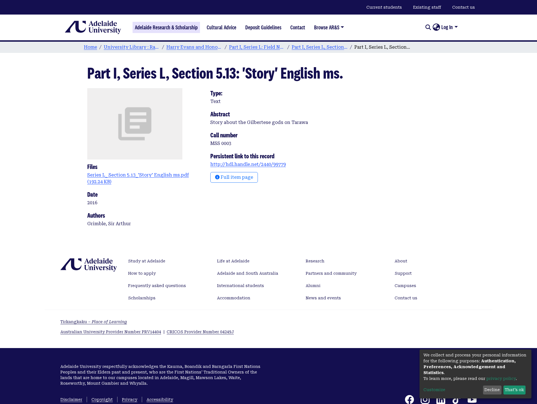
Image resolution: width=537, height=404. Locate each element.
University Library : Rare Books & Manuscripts (132, 47)
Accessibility (160, 399)
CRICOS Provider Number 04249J (200, 332)
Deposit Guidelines (263, 27)
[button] (436, 27)
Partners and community (331, 273)
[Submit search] (428, 27)
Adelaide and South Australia (247, 273)
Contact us (463, 7)
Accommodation (233, 298)
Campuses (405, 285)
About (401, 261)
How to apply (142, 273)
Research (315, 261)
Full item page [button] (236, 177)
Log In (447, 27)
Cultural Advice (221, 27)
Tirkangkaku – (93, 322)
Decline (492, 389)
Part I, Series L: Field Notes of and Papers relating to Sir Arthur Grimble (257, 47)
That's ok (514, 389)
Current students (384, 7)
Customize (434, 389)
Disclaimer (71, 399)
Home (90, 47)
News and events (323, 298)
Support (403, 273)
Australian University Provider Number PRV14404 (110, 332)
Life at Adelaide (233, 261)
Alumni (313, 285)
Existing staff (427, 7)
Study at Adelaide (146, 261)
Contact (297, 27)
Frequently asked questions (157, 285)
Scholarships (142, 298)
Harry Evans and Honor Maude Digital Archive (194, 47)
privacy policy (501, 378)
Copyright (102, 399)
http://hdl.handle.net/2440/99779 (248, 164)
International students (240, 285)
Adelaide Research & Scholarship (166, 27)
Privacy (129, 399)
